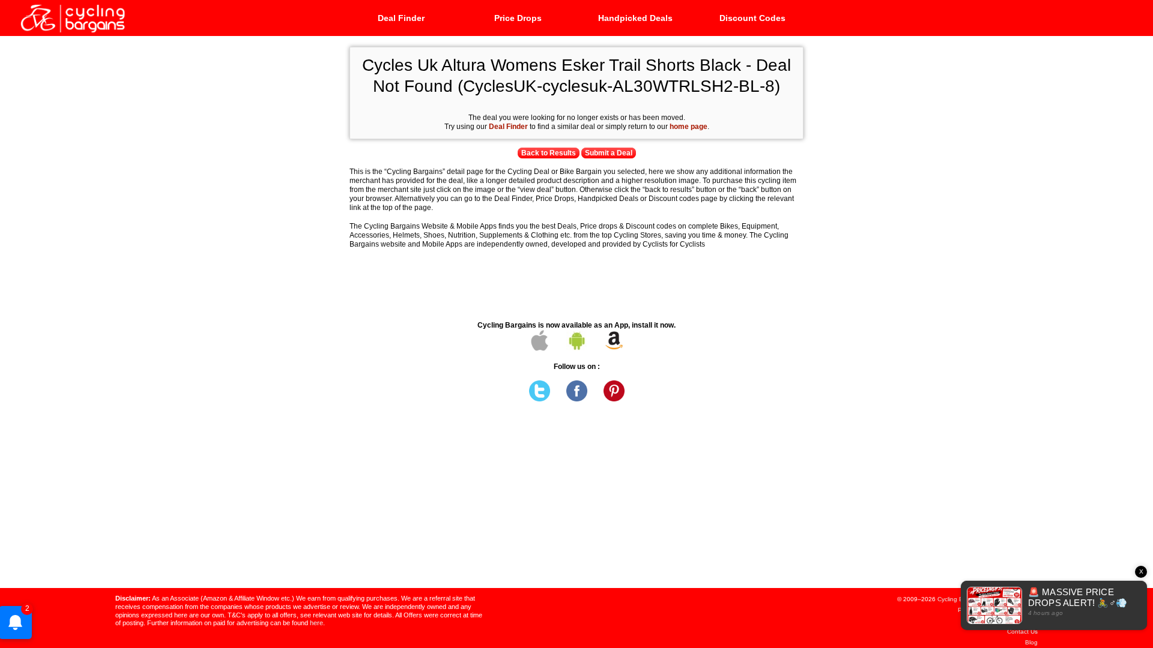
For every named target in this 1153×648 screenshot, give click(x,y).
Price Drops (518, 18)
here (316, 622)
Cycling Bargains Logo (72, 17)
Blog (1031, 642)
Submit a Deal (608, 153)
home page (688, 126)
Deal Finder (401, 18)
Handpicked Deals (635, 18)
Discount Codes (752, 18)
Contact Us (1022, 631)
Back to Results (548, 153)
